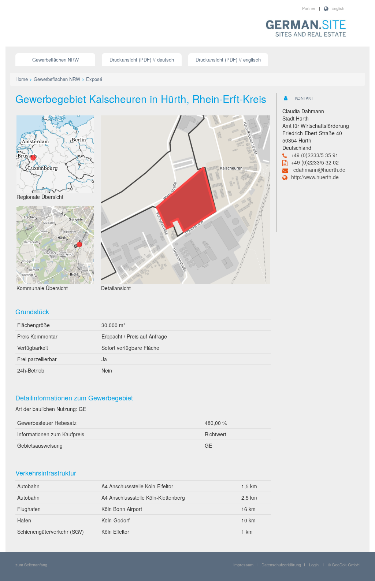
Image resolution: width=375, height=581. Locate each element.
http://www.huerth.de (315, 177)
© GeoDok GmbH (344, 564)
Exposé (94, 78)
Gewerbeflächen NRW (55, 59)
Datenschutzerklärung (281, 564)
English (337, 8)
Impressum (243, 564)
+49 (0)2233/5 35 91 (314, 155)
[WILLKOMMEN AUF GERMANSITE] (306, 29)
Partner (308, 8)
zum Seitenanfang (31, 564)
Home (21, 78)
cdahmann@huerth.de (319, 169)
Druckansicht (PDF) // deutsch (141, 59)
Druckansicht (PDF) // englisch (228, 59)
